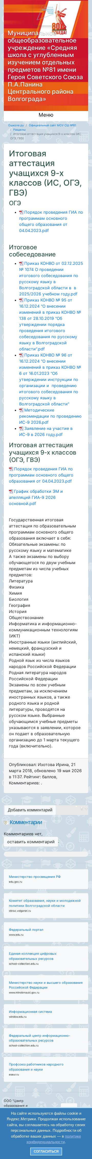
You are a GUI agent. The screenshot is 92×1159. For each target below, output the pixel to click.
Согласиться (46, 1151)
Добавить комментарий (30, 810)
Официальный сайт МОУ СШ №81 (52, 125)
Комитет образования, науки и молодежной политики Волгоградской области (45, 903)
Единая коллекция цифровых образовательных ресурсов (32, 956)
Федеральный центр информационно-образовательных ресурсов (39, 1038)
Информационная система (30, 1012)
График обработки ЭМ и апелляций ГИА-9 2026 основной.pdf (36, 497)
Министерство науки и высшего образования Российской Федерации (46, 985)
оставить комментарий (31, 841)
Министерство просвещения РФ (35, 877)
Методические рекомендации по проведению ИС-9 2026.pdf (50, 416)
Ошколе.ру (16, 125)
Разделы (19, 129)
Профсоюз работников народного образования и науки (36, 1066)
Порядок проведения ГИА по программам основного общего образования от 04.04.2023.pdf (41, 475)
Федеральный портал (26, 930)
